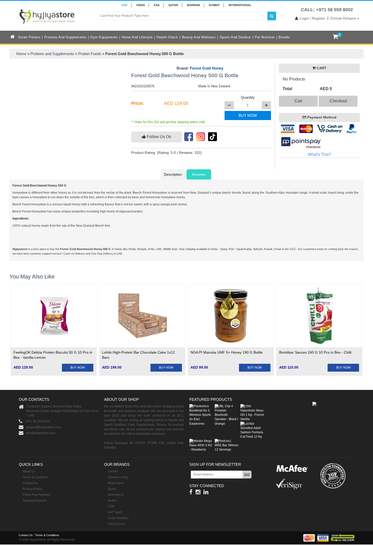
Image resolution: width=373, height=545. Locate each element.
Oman (140, 5)
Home (21, 54)
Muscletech (116, 495)
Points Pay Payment (36, 495)
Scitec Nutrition (118, 518)
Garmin (113, 471)
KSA (157, 5)
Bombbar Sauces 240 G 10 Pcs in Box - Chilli (315, 352)
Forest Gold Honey (206, 68)
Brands (284, 37)
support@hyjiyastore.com (43, 427)
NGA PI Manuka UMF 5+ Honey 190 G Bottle (227, 352)
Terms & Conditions (47, 535)
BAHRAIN (193, 5)
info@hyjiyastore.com (41, 433)
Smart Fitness (29, 37)
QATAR (173, 5)
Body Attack (116, 483)
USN (111, 506)
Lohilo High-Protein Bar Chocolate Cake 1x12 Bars (138, 354)
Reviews (199, 174)
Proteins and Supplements (65, 37)
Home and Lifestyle (137, 37)
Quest (112, 489)
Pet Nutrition (265, 37)
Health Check (167, 37)
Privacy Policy (32, 489)
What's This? (319, 154)
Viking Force (116, 524)
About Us (29, 471)
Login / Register (312, 18)
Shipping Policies (35, 500)
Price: (137, 103)
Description (173, 174)
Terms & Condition (35, 477)
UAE (124, 5)
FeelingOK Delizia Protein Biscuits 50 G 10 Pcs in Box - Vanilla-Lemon (52, 354)
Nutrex (112, 500)
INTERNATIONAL (240, 5)
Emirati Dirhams (344, 18)
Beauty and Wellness (199, 37)
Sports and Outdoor (235, 37)
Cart (298, 101)
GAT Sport (115, 512)
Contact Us (30, 483)
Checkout (338, 101)
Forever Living (118, 477)
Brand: (200, 68)
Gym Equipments (104, 37)
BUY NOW (248, 115)
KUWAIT (214, 5)
